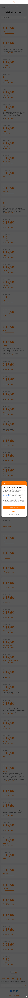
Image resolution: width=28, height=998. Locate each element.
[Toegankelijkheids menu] (26, 996)
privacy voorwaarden (7, 495)
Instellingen (14, 511)
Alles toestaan (14, 507)
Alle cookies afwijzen (14, 514)
